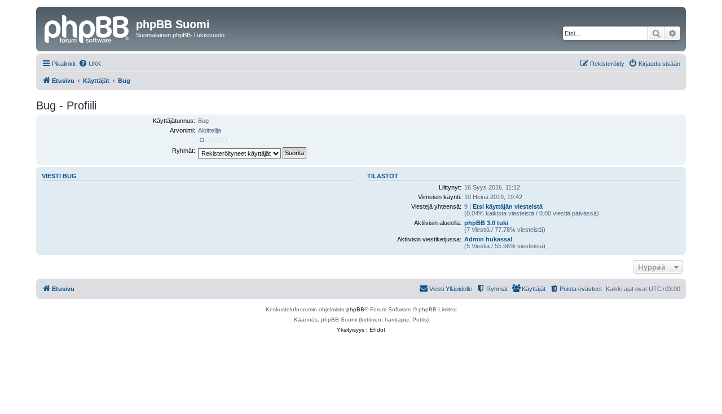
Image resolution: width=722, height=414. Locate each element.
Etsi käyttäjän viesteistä (508, 206)
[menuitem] (89, 64)
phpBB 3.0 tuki (486, 222)
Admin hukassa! (488, 239)
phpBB (355, 309)
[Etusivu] (87, 28)
